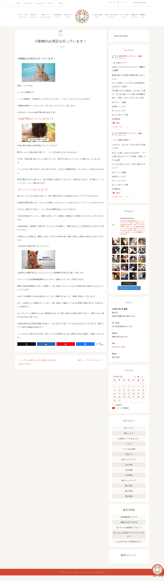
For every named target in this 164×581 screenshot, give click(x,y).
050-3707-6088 (118, 347)
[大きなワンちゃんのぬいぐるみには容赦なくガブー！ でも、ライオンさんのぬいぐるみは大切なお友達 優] (142, 259)
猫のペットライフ (128, 480)
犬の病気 (129, 475)
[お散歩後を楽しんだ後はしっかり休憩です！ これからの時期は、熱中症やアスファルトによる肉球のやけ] (133, 267)
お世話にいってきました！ (129, 438)
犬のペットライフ (128, 459)
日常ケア (129, 454)
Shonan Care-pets (80, 572)
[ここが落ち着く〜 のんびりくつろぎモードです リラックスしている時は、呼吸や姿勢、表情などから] (133, 241)
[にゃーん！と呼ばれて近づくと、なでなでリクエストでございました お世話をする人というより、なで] (133, 250)
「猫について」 (128, 433)
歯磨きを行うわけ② (129, 522)
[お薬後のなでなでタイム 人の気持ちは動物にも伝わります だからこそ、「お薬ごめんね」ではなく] (124, 259)
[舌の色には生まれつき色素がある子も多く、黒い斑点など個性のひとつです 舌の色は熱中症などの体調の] (116, 250)
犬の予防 (129, 464)
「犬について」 (128, 428)
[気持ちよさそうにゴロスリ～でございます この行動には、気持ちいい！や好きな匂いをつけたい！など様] (142, 276)
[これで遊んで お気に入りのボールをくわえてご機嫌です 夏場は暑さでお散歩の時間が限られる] (116, 241)
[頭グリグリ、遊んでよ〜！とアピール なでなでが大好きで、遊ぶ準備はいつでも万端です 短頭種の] (124, 250)
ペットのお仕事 (60, 47)
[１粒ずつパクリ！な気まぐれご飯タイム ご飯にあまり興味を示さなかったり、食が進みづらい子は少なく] (142, 267)
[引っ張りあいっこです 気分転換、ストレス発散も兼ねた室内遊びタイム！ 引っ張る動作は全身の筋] (116, 267)
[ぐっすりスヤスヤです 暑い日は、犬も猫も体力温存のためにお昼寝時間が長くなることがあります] (142, 241)
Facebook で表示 (117, 127)
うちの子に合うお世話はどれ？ (129, 541)
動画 (118, 122)
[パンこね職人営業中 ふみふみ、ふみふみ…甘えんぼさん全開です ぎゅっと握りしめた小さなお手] (124, 241)
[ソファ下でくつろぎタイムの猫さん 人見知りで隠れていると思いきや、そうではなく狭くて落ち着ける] (124, 267)
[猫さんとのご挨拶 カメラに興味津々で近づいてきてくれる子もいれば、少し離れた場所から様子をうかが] (133, 276)
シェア (127, 127)
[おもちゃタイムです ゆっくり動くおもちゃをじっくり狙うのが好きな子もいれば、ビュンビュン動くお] (133, 259)
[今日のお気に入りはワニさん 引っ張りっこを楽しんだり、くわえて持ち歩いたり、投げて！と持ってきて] (116, 259)
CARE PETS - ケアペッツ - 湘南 (130, 56)
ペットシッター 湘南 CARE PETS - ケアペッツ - (82, 16)
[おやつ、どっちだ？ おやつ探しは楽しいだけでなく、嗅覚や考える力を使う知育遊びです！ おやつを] (142, 250)
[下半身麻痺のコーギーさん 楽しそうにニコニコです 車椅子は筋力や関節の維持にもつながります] (124, 276)
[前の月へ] (133, 376)
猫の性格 (129, 491)
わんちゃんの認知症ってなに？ (129, 527)
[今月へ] (138, 376)
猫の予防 (129, 485)
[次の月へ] (143, 376)
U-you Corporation (97, 572)
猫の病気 (129, 496)
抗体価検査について (129, 517)
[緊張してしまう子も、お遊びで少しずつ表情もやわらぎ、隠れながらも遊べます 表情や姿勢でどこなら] (116, 276)
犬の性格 (129, 470)
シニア (129, 443)
